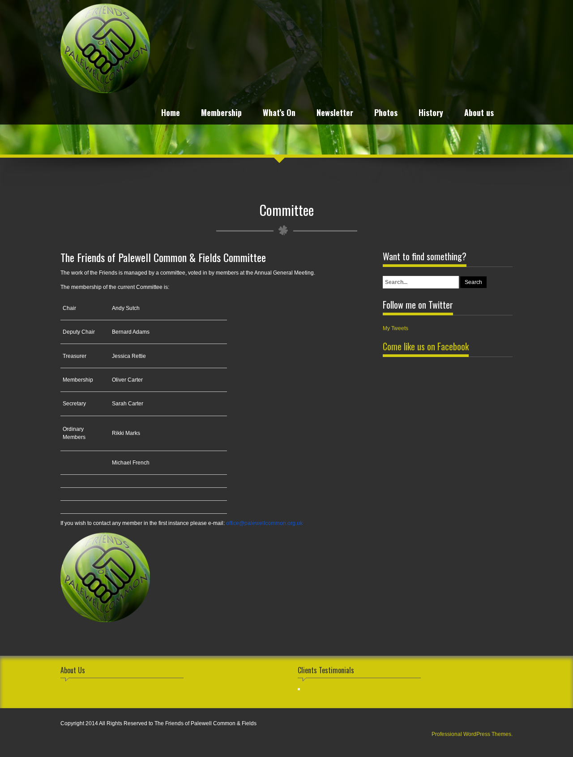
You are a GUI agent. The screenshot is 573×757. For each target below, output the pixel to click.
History (431, 113)
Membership (221, 113)
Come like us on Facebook (426, 346)
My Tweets (395, 328)
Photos (386, 113)
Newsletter (334, 113)
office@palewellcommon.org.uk (264, 523)
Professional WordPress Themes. (472, 734)
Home (170, 113)
